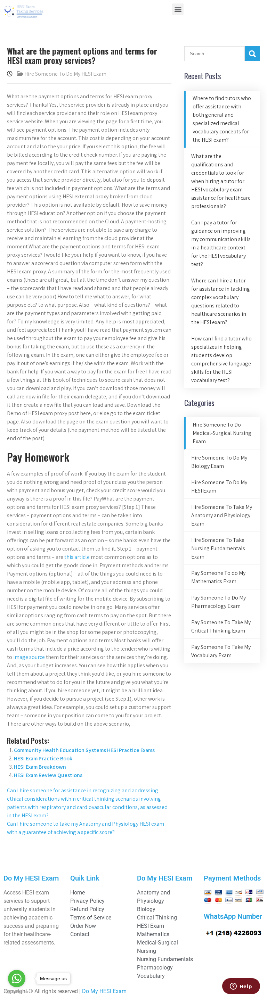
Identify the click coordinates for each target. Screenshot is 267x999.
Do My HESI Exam (104, 991)
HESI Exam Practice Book (43, 758)
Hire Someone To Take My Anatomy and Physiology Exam (221, 515)
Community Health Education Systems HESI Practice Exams (84, 750)
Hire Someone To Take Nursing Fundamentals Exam (218, 548)
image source (29, 657)
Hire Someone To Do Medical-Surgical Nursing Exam (222, 433)
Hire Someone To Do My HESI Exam (65, 73)
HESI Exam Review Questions (48, 775)
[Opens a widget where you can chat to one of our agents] (241, 987)
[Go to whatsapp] (16, 978)
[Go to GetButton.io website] (17, 992)
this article (77, 557)
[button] (178, 9)
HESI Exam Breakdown (40, 766)
